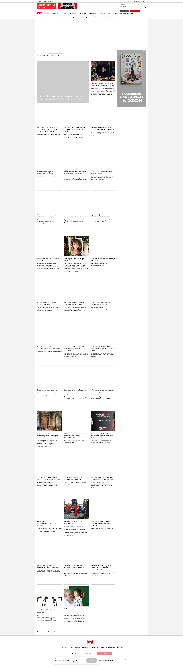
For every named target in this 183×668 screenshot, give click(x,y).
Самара (129, 1)
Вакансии (120, 648)
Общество (87, 17)
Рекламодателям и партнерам (80, 648)
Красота (73, 13)
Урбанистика (54, 17)
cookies (73, 662)
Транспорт (96, 17)
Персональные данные (108, 648)
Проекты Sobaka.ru (139, 1)
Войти (39, 1)
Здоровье (102, 13)
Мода (65, 13)
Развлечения (56, 13)
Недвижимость (76, 17)
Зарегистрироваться (48, 1)
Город (47, 13)
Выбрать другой (124, 11)
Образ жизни (113, 13)
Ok (91, 660)
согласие (67, 660)
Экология (92, 13)
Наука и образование (108, 17)
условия (57, 660)
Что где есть (82, 13)
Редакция (65, 648)
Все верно (135, 11)
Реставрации (65, 17)
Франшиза (95, 648)
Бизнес (46, 17)
